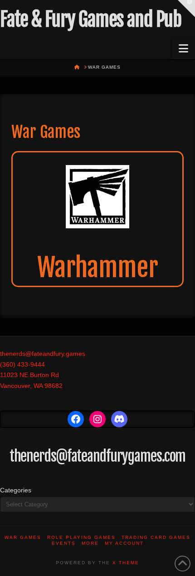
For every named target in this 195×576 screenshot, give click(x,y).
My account (124, 543)
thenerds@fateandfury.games (42, 353)
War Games (23, 537)
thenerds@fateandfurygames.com (98, 456)
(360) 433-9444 (22, 364)
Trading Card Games (156, 537)
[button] (183, 48)
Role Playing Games (81, 537)
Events (64, 543)
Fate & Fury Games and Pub (90, 19)
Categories (15, 490)
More (90, 543)
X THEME (125, 562)
